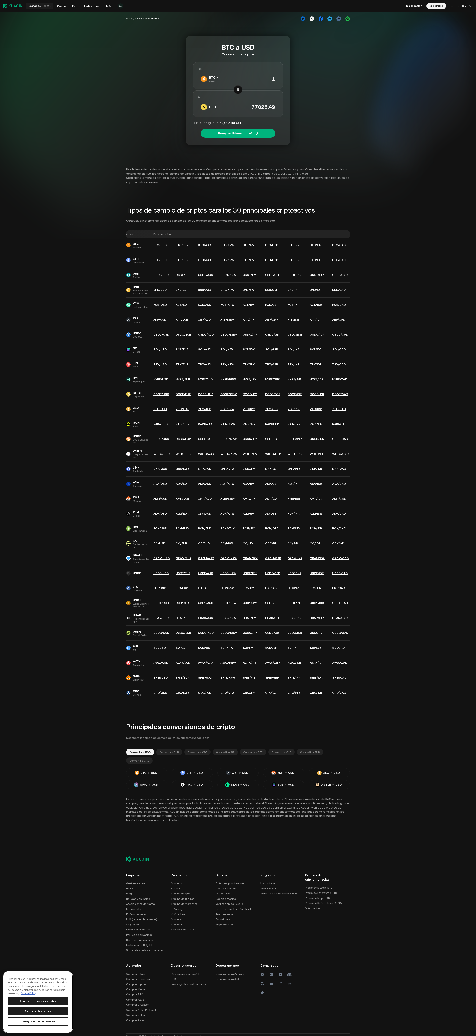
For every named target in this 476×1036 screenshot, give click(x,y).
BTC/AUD (204, 245)
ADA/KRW (227, 483)
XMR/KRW (227, 498)
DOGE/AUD (205, 394)
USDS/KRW (228, 439)
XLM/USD (160, 513)
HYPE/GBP (272, 379)
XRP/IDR (315, 319)
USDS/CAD (340, 439)
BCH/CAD (339, 528)
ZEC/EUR (182, 409)
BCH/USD (160, 528)
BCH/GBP (271, 528)
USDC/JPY (250, 334)
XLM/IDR (316, 513)
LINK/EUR (182, 469)
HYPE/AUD (205, 379)
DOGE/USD (161, 394)
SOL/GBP (271, 349)
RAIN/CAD (339, 424)
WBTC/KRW (228, 454)
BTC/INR (293, 245)
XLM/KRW (227, 513)
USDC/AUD (206, 334)
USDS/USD (161, 439)
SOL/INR (293, 349)
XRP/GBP (271, 319)
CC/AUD (204, 543)
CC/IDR (315, 543)
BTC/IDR (316, 245)
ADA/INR (294, 483)
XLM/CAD (339, 513)
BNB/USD (160, 290)
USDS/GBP (272, 439)
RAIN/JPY (249, 424)
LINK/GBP (271, 469)
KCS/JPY (249, 304)
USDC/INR (295, 334)
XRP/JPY (248, 319)
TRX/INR (293, 364)
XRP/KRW (227, 319)
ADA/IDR (316, 483)
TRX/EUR (182, 364)
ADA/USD (160, 483)
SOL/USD (160, 349)
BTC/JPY (249, 245)
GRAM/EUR (183, 558)
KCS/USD (160, 304)
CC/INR (293, 543)
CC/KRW (226, 543)
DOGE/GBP (272, 394)
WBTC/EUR (183, 454)
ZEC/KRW (227, 409)
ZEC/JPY (249, 409)
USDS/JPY (250, 439)
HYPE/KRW (228, 379)
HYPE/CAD (339, 379)
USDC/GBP (273, 334)
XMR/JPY (249, 498)
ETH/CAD (339, 260)
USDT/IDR (317, 275)
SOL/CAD (339, 349)
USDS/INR (295, 439)
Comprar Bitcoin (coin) (235, 133)
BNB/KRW (227, 290)
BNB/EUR (182, 290)
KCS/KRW (227, 304)
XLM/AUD (204, 513)
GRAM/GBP (273, 558)
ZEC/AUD (204, 409)
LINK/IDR (316, 469)
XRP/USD (159, 319)
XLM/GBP (271, 513)
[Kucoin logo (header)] (12, 6)
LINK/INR (294, 469)
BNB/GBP (271, 290)
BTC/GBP (271, 245)
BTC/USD (160, 245)
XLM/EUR (182, 513)
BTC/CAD (339, 245)
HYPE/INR (294, 379)
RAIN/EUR (182, 424)
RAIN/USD (160, 424)
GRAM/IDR (317, 558)
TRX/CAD (339, 364)
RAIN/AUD (205, 424)
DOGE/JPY (250, 394)
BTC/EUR (182, 245)
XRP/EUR (182, 319)
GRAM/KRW (228, 558)
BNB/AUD (204, 290)
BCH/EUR (182, 528)
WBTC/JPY (250, 454)
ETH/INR (293, 260)
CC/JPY (248, 543)
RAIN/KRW (227, 424)
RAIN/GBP (272, 424)
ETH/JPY (249, 260)
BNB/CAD (339, 290)
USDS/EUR (183, 439)
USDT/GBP (272, 275)
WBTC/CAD (340, 454)
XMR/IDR (316, 498)
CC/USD (159, 543)
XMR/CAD (339, 498)
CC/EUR (181, 543)
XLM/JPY (249, 513)
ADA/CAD (339, 483)
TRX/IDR (316, 364)
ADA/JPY (249, 483)
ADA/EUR (182, 483)
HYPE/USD (160, 379)
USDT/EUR (183, 275)
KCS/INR (294, 304)
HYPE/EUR (183, 379)
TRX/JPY (249, 364)
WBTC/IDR (317, 454)
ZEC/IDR (316, 409)
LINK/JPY (249, 469)
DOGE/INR (295, 394)
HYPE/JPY (249, 379)
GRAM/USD (161, 558)
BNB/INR (293, 290)
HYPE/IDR (316, 379)
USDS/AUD (205, 439)
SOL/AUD (204, 349)
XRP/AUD (204, 319)
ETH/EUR (182, 260)
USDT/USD (161, 275)
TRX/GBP (271, 364)
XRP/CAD (338, 319)
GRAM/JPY (250, 558)
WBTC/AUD (206, 454)
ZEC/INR (294, 409)
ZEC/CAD (339, 409)
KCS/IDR (316, 304)
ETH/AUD (204, 260)
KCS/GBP (271, 304)
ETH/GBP (271, 260)
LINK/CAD (339, 469)
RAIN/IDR (316, 424)
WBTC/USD (161, 454)
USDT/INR (294, 275)
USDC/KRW (228, 334)
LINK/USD (160, 469)
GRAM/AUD (206, 558)
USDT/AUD (205, 275)
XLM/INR (294, 513)
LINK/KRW (227, 469)
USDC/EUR (183, 334)
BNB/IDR (316, 290)
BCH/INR (294, 528)
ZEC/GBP (271, 409)
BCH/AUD (204, 528)
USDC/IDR (317, 334)
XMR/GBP (272, 498)
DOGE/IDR (317, 394)
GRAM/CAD (340, 558)
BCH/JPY (249, 528)
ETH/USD (160, 260)
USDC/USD (161, 334)
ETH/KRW (227, 260)
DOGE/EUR (183, 394)
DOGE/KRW (228, 394)
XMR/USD (160, 498)
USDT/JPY (250, 275)
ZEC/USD (160, 409)
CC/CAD (338, 543)
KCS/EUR (182, 304)
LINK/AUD (204, 469)
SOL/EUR (182, 349)
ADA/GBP (271, 483)
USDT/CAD (340, 275)
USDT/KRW (228, 275)
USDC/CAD (340, 334)
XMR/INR (294, 498)
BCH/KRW (227, 528)
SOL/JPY (249, 349)
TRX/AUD (204, 364)
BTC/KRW (227, 245)
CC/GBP (271, 543)
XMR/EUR (182, 498)
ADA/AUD (204, 483)
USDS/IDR (317, 439)
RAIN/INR (294, 424)
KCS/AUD (204, 304)
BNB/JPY (249, 290)
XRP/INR (293, 319)
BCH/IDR (316, 528)
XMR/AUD (205, 498)
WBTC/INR (295, 454)
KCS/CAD (339, 304)
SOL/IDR (316, 349)
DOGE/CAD (340, 394)
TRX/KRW (227, 364)
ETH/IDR (316, 260)
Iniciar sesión (414, 5)
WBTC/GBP (273, 454)
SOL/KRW (227, 349)
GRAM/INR (295, 558)
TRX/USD (160, 364)
